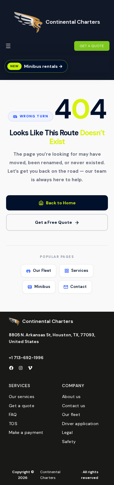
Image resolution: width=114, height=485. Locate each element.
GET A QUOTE (92, 45)
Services (79, 270)
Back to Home (61, 203)
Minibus (42, 286)
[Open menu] (8, 46)
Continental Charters (73, 22)
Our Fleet (42, 270)
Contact (78, 286)
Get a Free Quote (53, 222)
